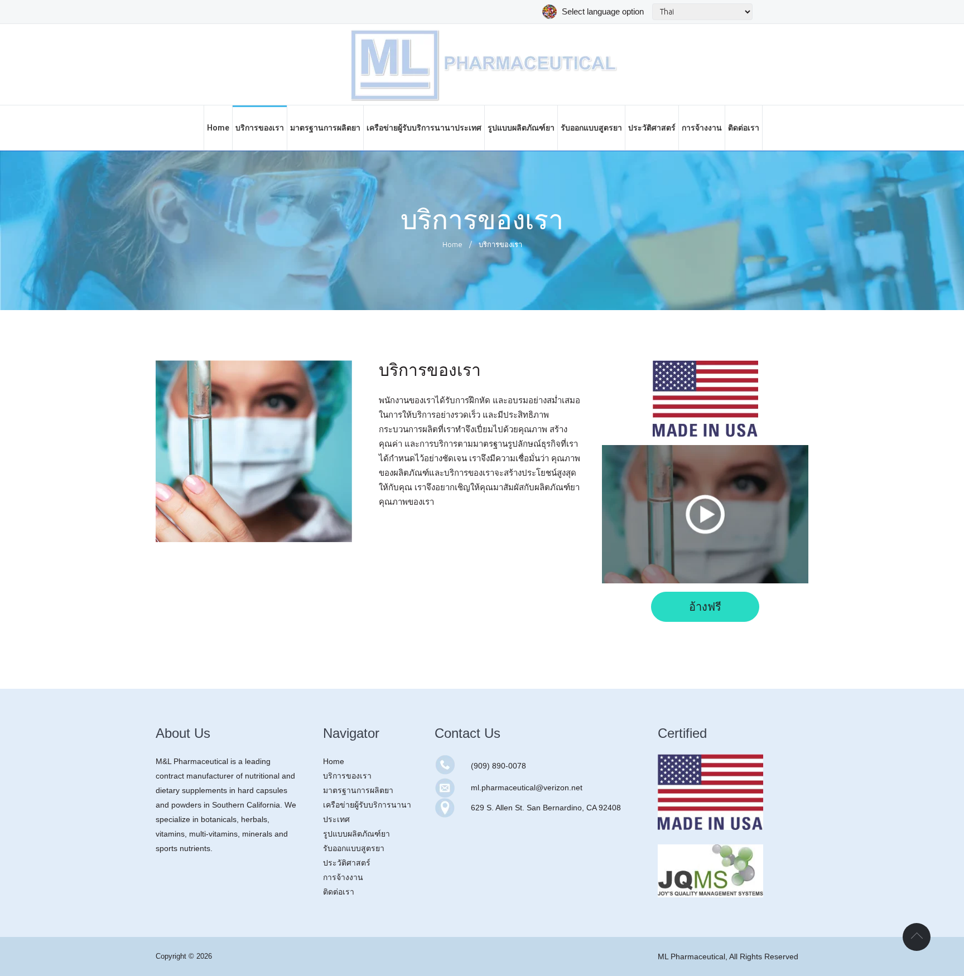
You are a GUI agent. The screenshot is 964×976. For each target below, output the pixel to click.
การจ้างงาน (343, 877)
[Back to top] (917, 937)
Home (452, 244)
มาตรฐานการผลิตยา (358, 790)
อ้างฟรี (705, 606)
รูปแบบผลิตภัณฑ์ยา (356, 833)
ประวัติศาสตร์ (346, 862)
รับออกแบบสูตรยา (353, 848)
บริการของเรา (347, 775)
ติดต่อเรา (338, 891)
